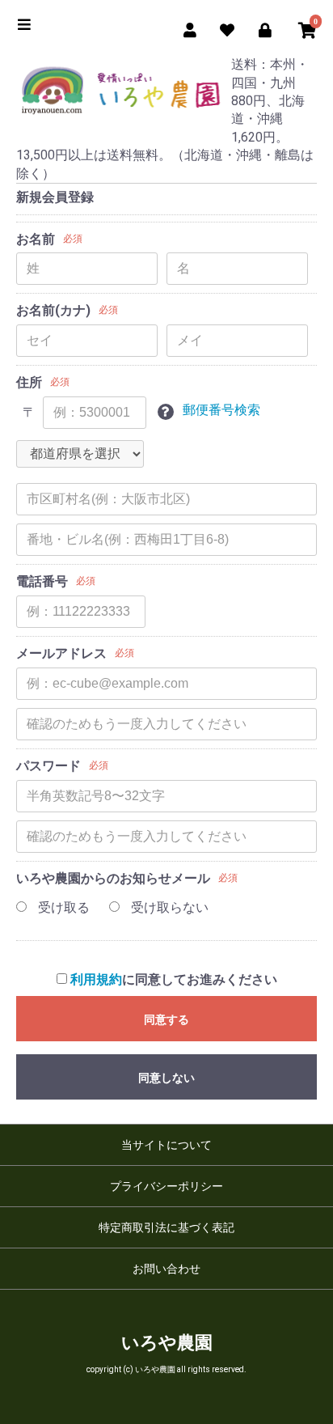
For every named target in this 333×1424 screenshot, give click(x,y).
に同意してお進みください (173, 979)
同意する (166, 1019)
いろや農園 (167, 1343)
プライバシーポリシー (166, 1186)
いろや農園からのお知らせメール (113, 878)
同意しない (166, 1077)
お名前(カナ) (53, 310)
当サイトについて (166, 1144)
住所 (29, 382)
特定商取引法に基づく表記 (166, 1227)
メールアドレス (61, 653)
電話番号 (42, 581)
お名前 (35, 239)
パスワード (48, 765)
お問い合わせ (166, 1268)
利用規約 (96, 979)
